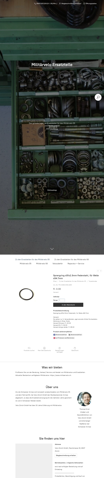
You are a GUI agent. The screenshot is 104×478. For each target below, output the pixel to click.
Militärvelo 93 (42, 263)
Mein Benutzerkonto (44, 350)
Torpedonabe (93, 281)
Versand (55, 292)
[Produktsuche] (98, 97)
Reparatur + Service (76, 263)
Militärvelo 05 (25, 263)
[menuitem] (98, 270)
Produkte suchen (29, 350)
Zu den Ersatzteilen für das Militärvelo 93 (71, 259)
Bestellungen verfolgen (59, 351)
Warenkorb (74, 350)
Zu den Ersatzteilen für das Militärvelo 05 (32, 259)
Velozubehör (58, 263)
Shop (55, 281)
